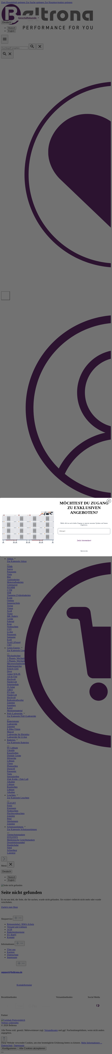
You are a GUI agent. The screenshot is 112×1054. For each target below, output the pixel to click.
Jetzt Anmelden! (84, 540)
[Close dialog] (109, 501)
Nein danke (84, 551)
